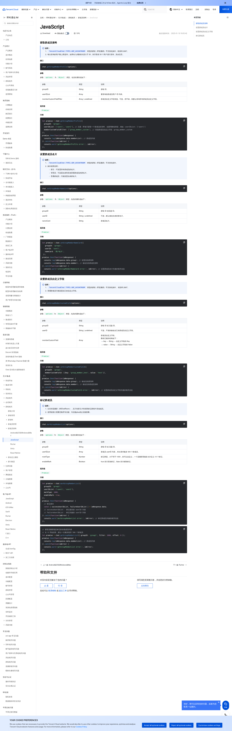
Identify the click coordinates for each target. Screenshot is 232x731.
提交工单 (63, 590)
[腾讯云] (10, 9)
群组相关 (71, 18)
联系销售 (52, 590)
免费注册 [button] (225, 9)
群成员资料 (82, 18)
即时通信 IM (50, 18)
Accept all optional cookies (154, 725)
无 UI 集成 (61, 18)
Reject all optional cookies (181, 725)
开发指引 (6, 133)
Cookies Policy (81, 727)
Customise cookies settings (209, 725)
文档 (42, 18)
